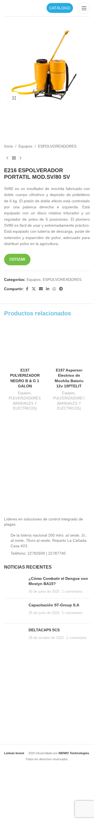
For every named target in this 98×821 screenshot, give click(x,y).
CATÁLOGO (59, 8)
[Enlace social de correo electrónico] (40, 289)
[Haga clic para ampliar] (14, 98)
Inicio (8, 146)
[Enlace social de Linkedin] (47, 289)
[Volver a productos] (14, 158)
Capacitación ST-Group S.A (54, 605)
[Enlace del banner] (24, 441)
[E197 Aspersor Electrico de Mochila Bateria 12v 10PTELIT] (69, 344)
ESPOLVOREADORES (57, 146)
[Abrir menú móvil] (84, 8)
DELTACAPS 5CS (44, 630)
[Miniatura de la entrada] (14, 585)
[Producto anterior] (7, 158)
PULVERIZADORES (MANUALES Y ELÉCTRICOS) (25, 403)
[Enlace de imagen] (45, 495)
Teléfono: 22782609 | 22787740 (38, 553)
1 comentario (72, 592)
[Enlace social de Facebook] (27, 289)
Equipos (25, 146)
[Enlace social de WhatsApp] (54, 289)
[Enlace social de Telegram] (61, 289)
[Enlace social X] (33, 289)
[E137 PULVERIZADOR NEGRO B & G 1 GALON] (25, 344)
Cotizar (17, 259)
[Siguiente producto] (20, 158)
